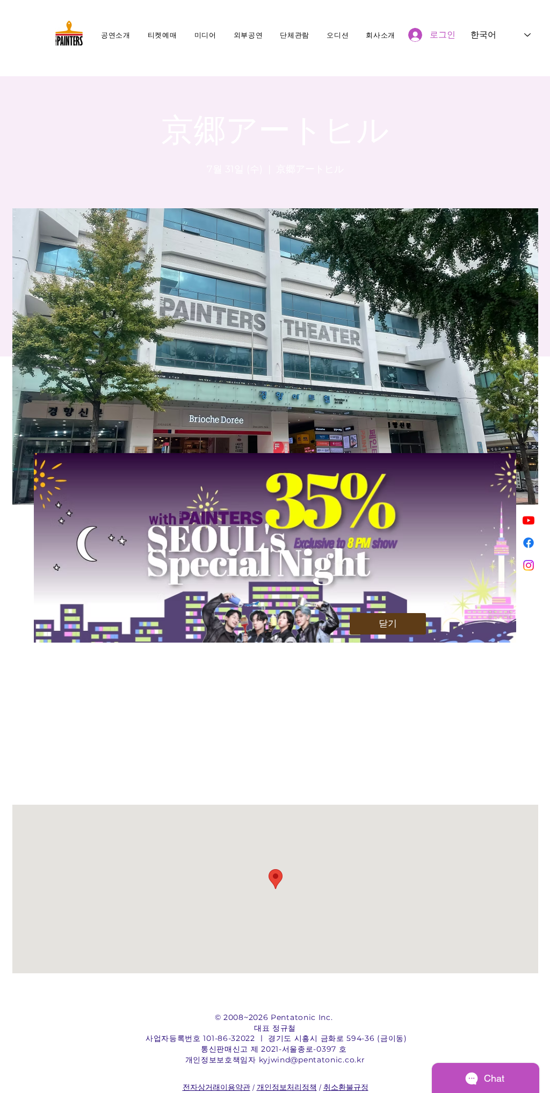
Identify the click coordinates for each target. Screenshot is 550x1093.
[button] (388, 624)
